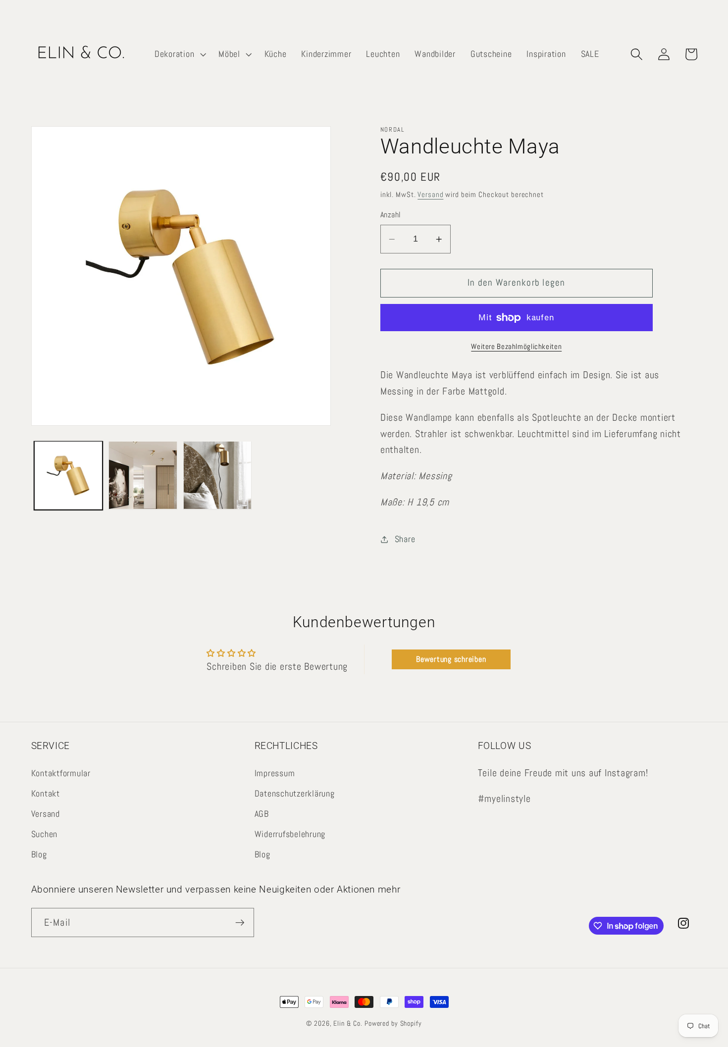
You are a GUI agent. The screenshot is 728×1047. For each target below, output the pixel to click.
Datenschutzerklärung (295, 793)
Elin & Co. (348, 1023)
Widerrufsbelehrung (290, 834)
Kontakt (45, 793)
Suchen (44, 834)
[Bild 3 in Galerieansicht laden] (217, 475)
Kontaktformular (61, 773)
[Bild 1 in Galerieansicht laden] (68, 475)
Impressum (275, 773)
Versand (430, 194)
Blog (39, 854)
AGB (262, 813)
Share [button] (405, 539)
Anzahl (390, 215)
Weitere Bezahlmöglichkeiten (516, 346)
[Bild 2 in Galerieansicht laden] (142, 475)
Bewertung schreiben (451, 659)
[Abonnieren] (240, 922)
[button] (179, 54)
